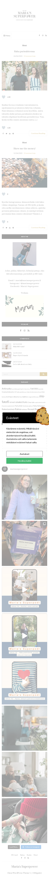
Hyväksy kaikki (24, 460)
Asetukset (24, 454)
